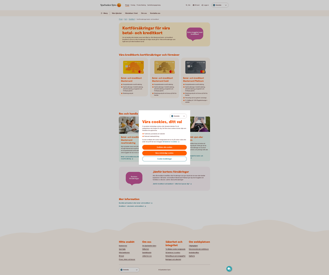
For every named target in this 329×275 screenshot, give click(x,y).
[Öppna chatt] (229, 269)
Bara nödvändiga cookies (164, 153)
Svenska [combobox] (176, 116)
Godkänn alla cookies (164, 147)
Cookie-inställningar (164, 159)
